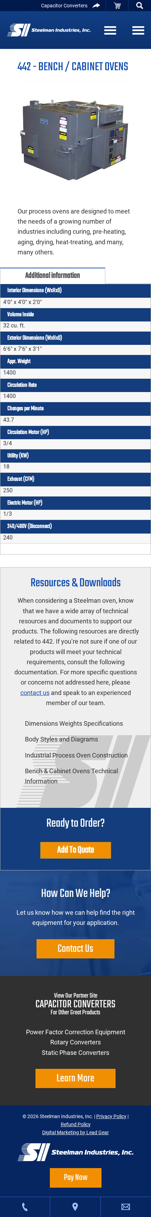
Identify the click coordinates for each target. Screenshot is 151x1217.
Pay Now (75, 1177)
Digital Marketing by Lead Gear (75, 1132)
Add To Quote (75, 850)
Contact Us (75, 949)
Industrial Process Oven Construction (76, 755)
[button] (140, 5)
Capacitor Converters (64, 5)
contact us (35, 692)
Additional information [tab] (52, 276)
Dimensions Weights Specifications (74, 723)
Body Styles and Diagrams (61, 739)
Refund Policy (76, 1124)
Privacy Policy (111, 1116)
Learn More (75, 1078)
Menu (109, 30)
